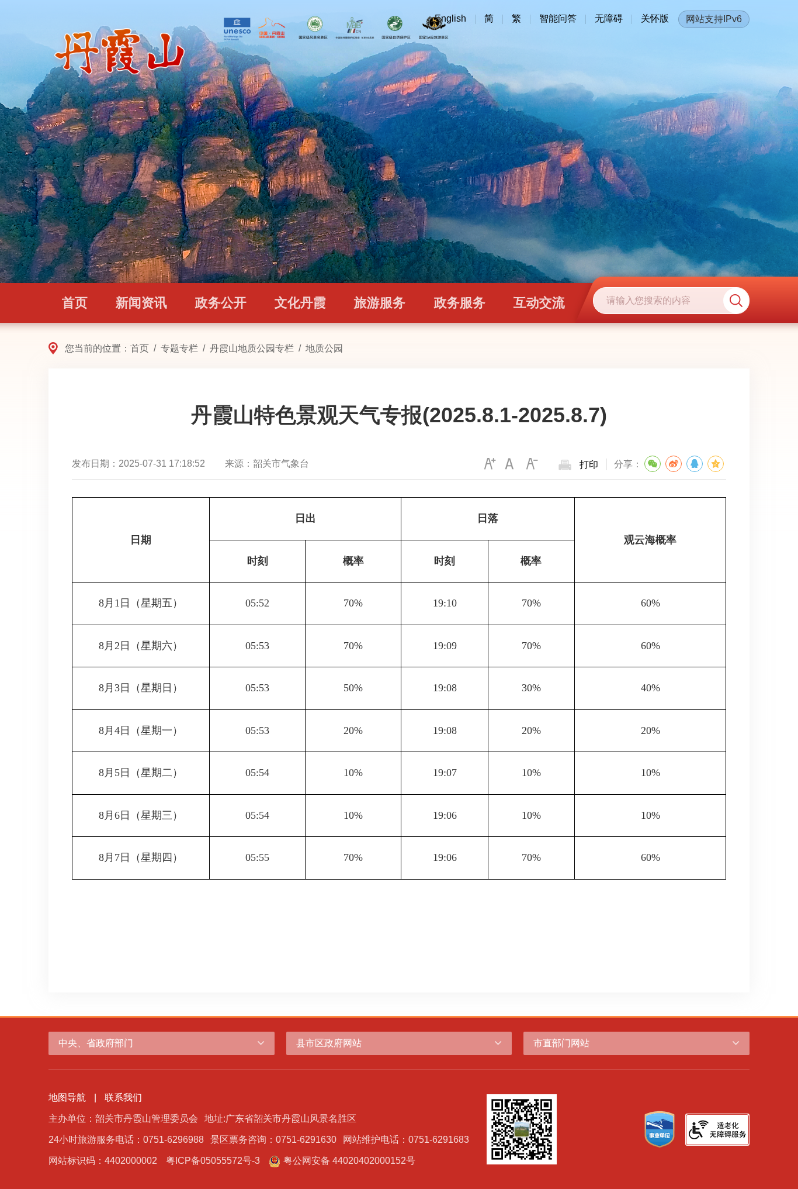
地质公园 (324, 348)
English (450, 18)
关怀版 (655, 18)
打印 (589, 465)
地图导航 (67, 1097)
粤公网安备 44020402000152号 (349, 1161)
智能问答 (558, 18)
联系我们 (123, 1097)
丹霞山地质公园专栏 (252, 348)
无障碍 (609, 18)
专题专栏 (179, 348)
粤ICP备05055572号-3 (213, 1161)
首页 (139, 348)
